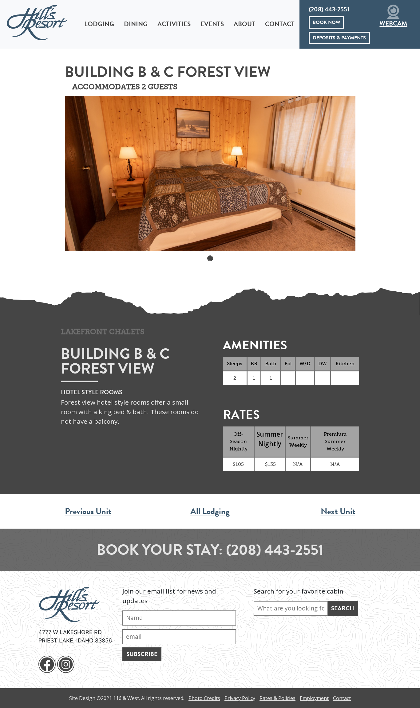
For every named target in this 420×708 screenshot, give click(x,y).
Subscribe (141, 654)
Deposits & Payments (339, 38)
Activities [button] (174, 24)
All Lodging (210, 511)
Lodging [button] (99, 24)
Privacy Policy (239, 698)
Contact (280, 24)
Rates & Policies (277, 698)
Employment (314, 698)
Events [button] (212, 24)
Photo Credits (204, 698)
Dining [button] (136, 24)
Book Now (326, 22)
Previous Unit (88, 511)
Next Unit (338, 511)
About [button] (244, 24)
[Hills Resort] (34, 22)
